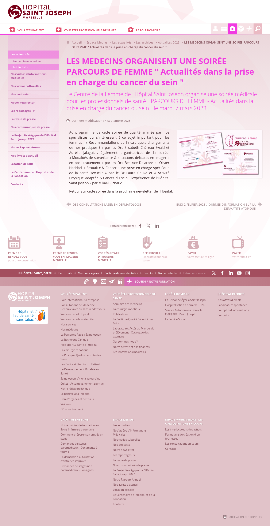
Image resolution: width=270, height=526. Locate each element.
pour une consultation (22, 256)
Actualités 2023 (169, 42)
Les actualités (121, 42)
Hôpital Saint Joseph (36, 273)
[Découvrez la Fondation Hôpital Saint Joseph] (249, 28)
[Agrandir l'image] (219, 153)
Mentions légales (88, 273)
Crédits (148, 273)
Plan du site (65, 273)
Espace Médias (97, 42)
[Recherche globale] (258, 28)
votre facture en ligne (201, 254)
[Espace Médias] (232, 28)
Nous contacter (167, 273)
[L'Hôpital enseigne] (224, 28)
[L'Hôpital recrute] (215, 28)
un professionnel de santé (155, 256)
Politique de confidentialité (121, 273)
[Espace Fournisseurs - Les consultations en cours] (241, 28)
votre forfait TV (241, 254)
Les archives (144, 42)
